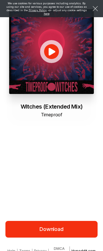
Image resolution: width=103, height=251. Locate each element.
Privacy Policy (38, 10)
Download (51, 229)
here (46, 13)
